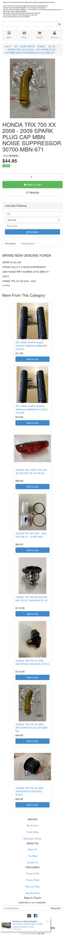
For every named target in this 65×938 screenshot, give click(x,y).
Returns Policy (32, 886)
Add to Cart (33, 184)
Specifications (28, 243)
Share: (6, 155)
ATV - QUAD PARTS (24, 46)
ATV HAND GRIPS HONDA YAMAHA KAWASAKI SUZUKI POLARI (31, 409)
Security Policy (32, 893)
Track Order (32, 832)
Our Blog (32, 855)
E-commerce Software (29, 933)
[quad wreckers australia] (32, 8)
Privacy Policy (32, 879)
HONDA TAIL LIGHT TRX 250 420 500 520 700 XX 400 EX (31, 471)
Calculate (33, 231)
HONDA (41, 46)
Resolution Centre (32, 838)
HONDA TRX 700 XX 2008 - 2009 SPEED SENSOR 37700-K (32, 662)
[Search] (59, 24)
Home (8, 46)
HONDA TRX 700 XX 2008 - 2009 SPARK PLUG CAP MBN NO (31, 728)
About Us (32, 849)
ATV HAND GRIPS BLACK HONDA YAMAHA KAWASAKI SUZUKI (31, 346)
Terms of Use (32, 873)
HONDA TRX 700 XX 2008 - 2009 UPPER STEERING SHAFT (30, 791)
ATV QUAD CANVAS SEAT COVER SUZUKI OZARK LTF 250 (28, 925)
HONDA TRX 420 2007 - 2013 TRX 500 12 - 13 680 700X (31, 535)
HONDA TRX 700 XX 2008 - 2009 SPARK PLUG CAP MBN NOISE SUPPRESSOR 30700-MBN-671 (30, 51)
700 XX (51, 46)
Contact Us (32, 862)
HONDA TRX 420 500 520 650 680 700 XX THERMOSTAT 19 (31, 598)
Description (10, 243)
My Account (32, 825)
